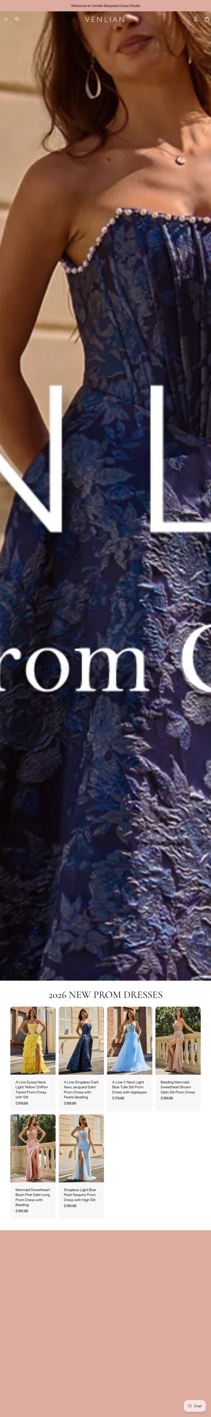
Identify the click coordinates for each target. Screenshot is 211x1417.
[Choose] (47, 1066)
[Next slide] (50, 1040)
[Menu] (6, 19)
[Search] (17, 19)
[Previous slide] (16, 1040)
